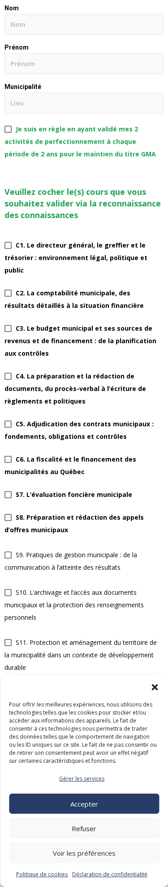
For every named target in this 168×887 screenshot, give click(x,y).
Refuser (84, 828)
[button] (154, 687)
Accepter (84, 803)
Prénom (16, 47)
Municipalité (22, 86)
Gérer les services (81, 778)
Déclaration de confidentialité (109, 874)
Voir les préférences (84, 853)
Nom (11, 8)
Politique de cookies (42, 874)
